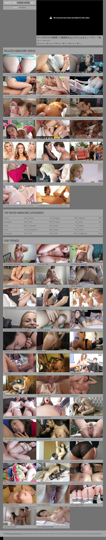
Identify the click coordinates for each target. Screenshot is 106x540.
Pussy (66, 43)
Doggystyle (51, 43)
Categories (22, 8)
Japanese (73, 43)
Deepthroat (42, 43)
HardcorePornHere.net (16, 534)
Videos (15, 8)
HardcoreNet (19, 3)
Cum (79, 43)
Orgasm (59, 43)
